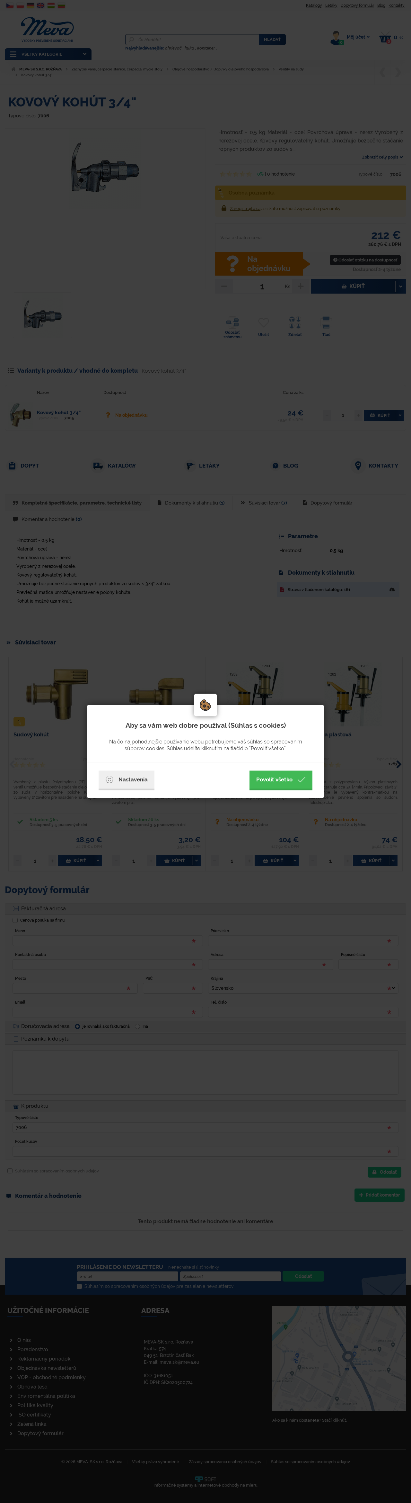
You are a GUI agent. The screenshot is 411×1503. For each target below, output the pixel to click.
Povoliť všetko (274, 779)
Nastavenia (133, 779)
